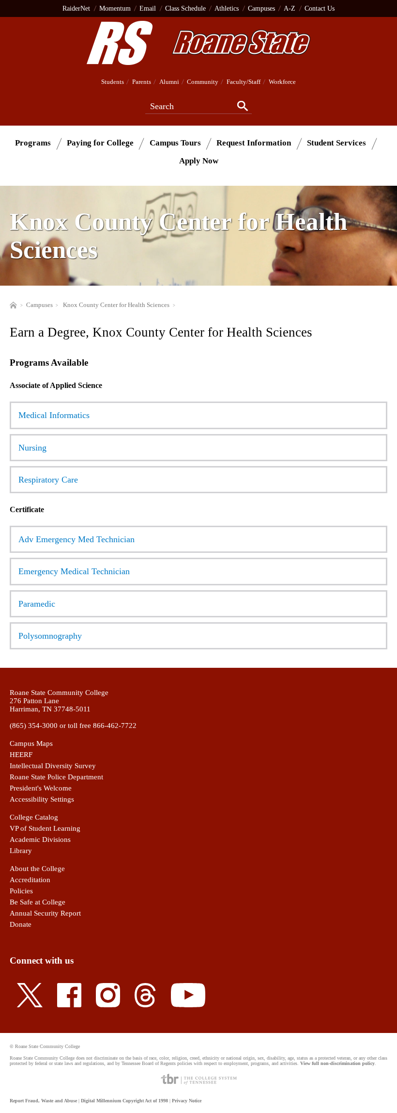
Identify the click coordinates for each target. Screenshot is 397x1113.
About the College (37, 868)
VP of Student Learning (45, 828)
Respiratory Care (48, 479)
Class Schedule (185, 8)
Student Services (336, 142)
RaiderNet (76, 8)
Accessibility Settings (42, 799)
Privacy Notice (186, 1100)
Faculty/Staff (243, 81)
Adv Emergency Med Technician (76, 539)
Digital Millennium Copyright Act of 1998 (124, 1100)
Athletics (226, 8)
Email (147, 8)
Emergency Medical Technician (74, 571)
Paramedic (36, 604)
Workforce (282, 81)
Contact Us (320, 8)
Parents (141, 81)
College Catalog (34, 817)
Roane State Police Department (56, 777)
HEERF (21, 754)
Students (112, 81)
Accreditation (30, 880)
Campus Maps (31, 743)
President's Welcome (41, 788)
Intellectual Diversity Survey (53, 766)
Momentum (115, 8)
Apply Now (198, 160)
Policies (21, 891)
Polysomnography (50, 636)
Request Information (253, 142)
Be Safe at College (37, 902)
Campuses (261, 8)
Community (202, 81)
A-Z (289, 8)
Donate (20, 924)
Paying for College (100, 142)
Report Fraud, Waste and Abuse (43, 1100)
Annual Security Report (45, 913)
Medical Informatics (54, 415)
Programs (33, 142)
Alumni (169, 81)
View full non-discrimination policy (337, 1063)
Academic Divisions (40, 839)
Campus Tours (175, 142)
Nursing (32, 447)
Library (21, 851)
